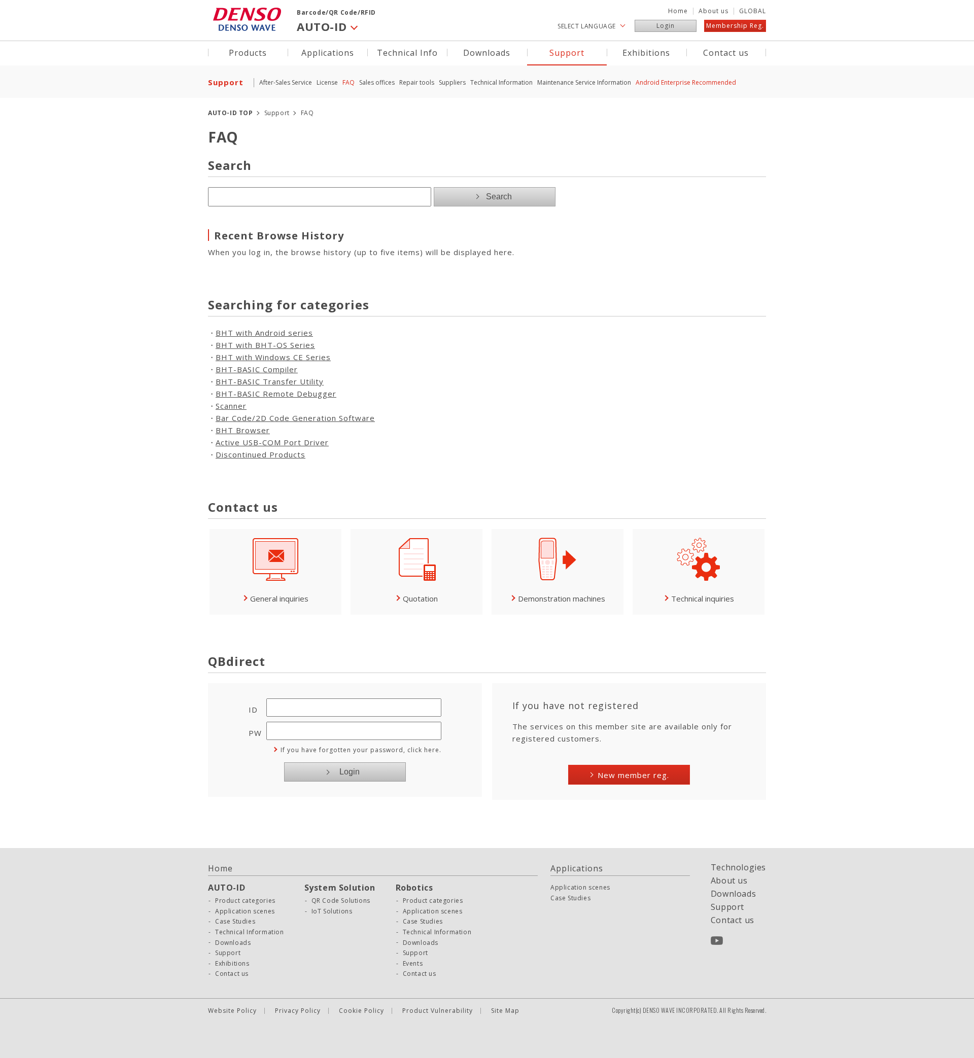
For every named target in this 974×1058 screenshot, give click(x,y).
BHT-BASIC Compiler (257, 369)
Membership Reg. (735, 25)
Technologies (738, 867)
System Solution (339, 888)
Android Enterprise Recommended (686, 82)
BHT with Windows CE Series (273, 357)
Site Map (505, 1011)
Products (248, 52)
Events (413, 964)
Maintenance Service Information (584, 82)
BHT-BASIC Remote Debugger (276, 394)
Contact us (726, 52)
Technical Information (501, 82)
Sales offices (377, 82)
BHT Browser (243, 430)
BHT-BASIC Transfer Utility (270, 381)
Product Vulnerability (437, 1011)
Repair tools (416, 82)
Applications (327, 52)
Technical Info (407, 52)
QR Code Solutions (340, 901)
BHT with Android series (264, 333)
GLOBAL (752, 11)
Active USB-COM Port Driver (272, 442)
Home (678, 11)
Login (665, 25)
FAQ (348, 82)
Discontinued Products (260, 454)
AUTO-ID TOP (230, 113)
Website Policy (232, 1011)
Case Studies (235, 922)
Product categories (245, 901)
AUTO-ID (226, 888)
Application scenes (245, 911)
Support (566, 52)
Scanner (231, 406)
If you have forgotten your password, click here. (361, 750)
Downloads (486, 52)
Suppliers (452, 82)
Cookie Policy (361, 1011)
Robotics (414, 888)
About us (713, 11)
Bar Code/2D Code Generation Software (295, 418)
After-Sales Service (285, 82)
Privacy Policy (298, 1011)
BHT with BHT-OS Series (265, 345)
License (327, 82)
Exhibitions (646, 52)
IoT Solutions (332, 911)
